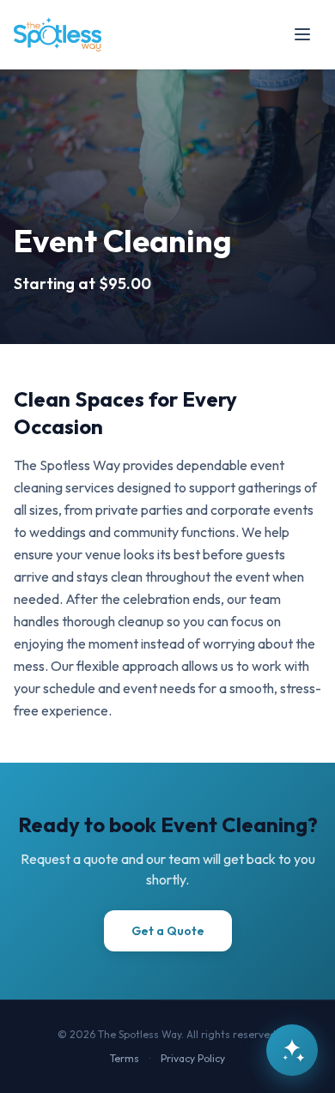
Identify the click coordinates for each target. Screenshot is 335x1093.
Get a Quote (167, 931)
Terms (124, 1058)
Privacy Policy (193, 1058)
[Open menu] (302, 34)
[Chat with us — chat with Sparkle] (292, 1050)
